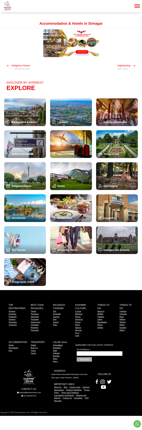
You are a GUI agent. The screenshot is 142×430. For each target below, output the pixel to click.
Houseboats (102, 322)
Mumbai (56, 356)
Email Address (84, 349)
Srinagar (12, 311)
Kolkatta (56, 353)
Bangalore (57, 348)
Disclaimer (78, 398)
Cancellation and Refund (64, 395)
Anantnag (12, 314)
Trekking (123, 311)
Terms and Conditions (70, 393)
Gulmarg (12, 319)
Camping (123, 314)
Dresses (78, 330)
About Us (58, 387)
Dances (78, 328)
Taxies (33, 353)
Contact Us (67, 398)
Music (77, 325)
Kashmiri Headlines (74, 390)
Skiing (99, 325)
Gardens (100, 317)
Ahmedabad (58, 345)
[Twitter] (109, 383)
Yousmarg (13, 325)
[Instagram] (102, 383)
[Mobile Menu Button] (137, 6)
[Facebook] (96, 383)
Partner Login (75, 387)
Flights (33, 345)
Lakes (99, 319)
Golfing (100, 328)
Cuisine (78, 311)
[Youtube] (103, 388)
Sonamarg (13, 322)
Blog (65, 387)
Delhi (55, 351)
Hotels (11, 345)
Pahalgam (13, 317)
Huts (10, 351)
